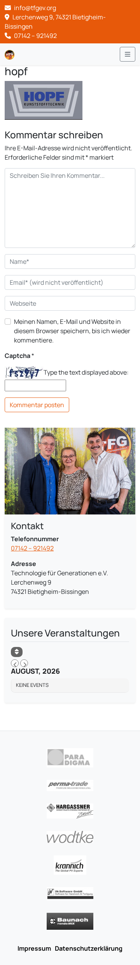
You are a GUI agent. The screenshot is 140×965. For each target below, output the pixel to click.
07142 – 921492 (35, 35)
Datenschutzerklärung (88, 948)
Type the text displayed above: (86, 372)
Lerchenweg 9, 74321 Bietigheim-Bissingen (55, 22)
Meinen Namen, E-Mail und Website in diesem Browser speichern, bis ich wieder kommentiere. (72, 330)
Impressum (34, 948)
